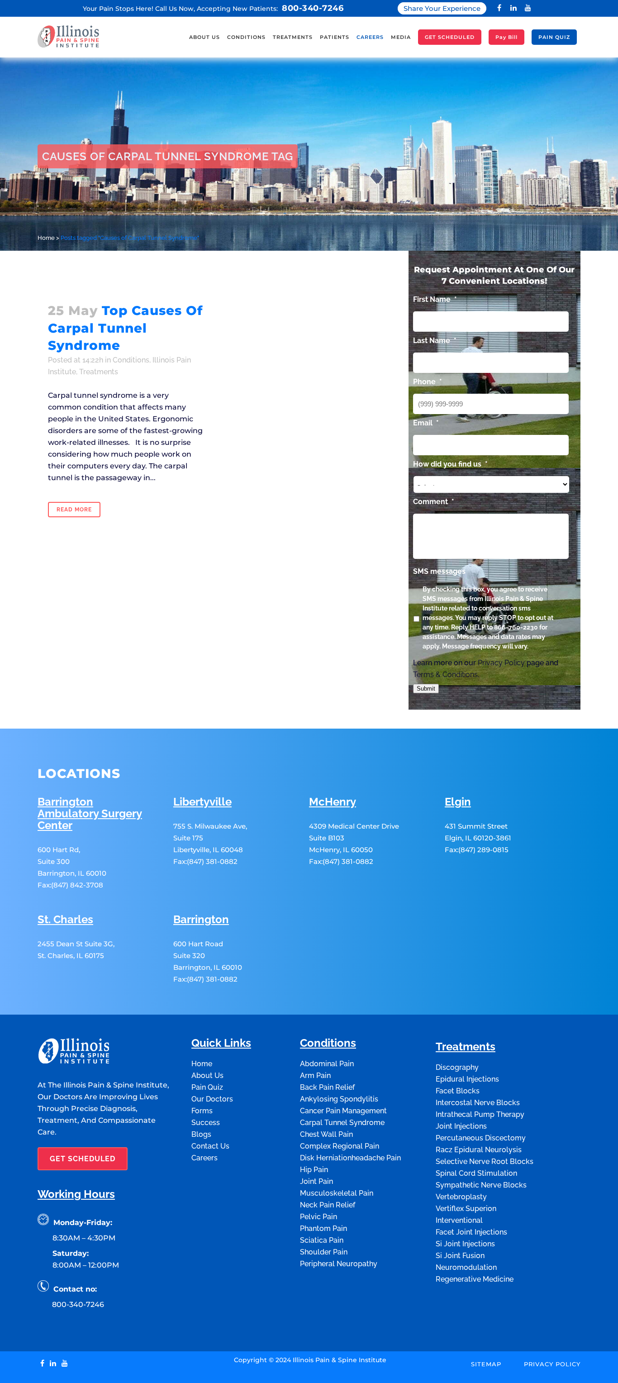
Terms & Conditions (445, 674)
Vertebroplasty (461, 1196)
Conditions (131, 360)
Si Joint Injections (465, 1244)
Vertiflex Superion (466, 1208)
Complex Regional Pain (339, 1146)
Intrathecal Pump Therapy (480, 1114)
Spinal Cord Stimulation (476, 1173)
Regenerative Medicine (474, 1279)
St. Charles (65, 920)
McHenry (332, 802)
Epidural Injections (467, 1079)
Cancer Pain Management (343, 1110)
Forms (202, 1110)
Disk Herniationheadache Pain (350, 1158)
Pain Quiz (207, 1087)
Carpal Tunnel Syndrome (342, 1122)
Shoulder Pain (323, 1252)
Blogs (201, 1134)
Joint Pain (316, 1181)
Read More (74, 509)
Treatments (98, 371)
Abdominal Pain (327, 1063)
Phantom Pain (323, 1228)
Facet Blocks (458, 1091)
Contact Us (210, 1146)
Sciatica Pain (321, 1240)
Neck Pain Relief (327, 1205)
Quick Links (221, 1043)
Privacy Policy (501, 662)
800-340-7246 (312, 8)
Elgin (458, 802)
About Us (207, 1075)
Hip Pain (314, 1169)
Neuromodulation (466, 1267)
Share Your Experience (442, 8)
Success (205, 1122)
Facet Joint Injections (471, 1232)
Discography (457, 1067)
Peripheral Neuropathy (338, 1263)
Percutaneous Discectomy (481, 1138)
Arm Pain (315, 1075)
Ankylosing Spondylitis (339, 1099)
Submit (426, 688)
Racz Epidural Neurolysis (479, 1149)
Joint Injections (461, 1126)
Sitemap (486, 1364)
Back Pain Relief (327, 1087)
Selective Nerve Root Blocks (484, 1161)
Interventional (459, 1220)
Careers (204, 1158)
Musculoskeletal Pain (336, 1193)
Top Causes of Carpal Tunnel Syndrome (125, 328)
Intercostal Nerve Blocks (478, 1102)
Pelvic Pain (318, 1216)
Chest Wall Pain (326, 1134)
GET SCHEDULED (82, 1158)
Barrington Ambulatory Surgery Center (90, 814)
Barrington (201, 920)
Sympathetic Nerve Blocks (481, 1185)
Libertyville (202, 802)
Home (46, 237)
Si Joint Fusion (460, 1255)
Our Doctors (212, 1099)
